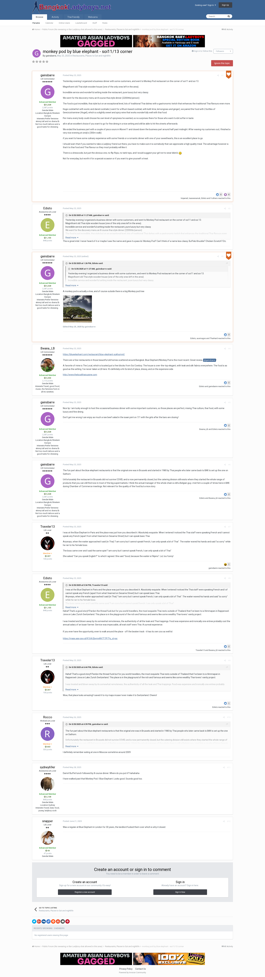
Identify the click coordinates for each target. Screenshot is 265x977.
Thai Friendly (73, 17)
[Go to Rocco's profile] (47, 734)
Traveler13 (47, 526)
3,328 (48, 105)
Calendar (49, 23)
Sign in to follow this (203, 51)
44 (48, 850)
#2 (229, 208)
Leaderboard (81, 23)
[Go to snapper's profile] (47, 838)
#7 (229, 527)
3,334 (48, 378)
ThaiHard (214, 338)
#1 (222, 75)
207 (48, 556)
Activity (55, 17)
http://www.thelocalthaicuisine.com (80, 374)
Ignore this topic (222, 63)
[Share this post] (218, 75)
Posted (72, 75)
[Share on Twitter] (34, 921)
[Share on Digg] (44, 921)
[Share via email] (63, 921)
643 (48, 747)
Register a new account (85, 892)
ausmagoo (201, 338)
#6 (229, 464)
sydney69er (47, 767)
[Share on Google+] (39, 921)
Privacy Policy (125, 969)
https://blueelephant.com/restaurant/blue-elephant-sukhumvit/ (94, 354)
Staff (94, 23)
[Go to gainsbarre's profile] (36, 53)
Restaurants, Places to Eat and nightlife (92, 55)
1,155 (48, 238)
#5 (229, 402)
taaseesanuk (194, 198)
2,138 (48, 797)
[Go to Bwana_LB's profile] (47, 365)
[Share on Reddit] (53, 921)
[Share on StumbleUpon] (58, 921)
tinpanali (184, 198)
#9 (229, 660)
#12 (228, 821)
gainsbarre (51, 55)
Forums (36, 23)
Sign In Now (180, 892)
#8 (229, 578)
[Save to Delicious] (48, 921)
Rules (104, 23)
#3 (222, 256)
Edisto (203, 198)
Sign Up (225, 5)
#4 (229, 348)
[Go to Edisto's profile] (47, 225)
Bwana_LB (47, 348)
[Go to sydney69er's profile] (47, 784)
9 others (214, 198)
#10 (228, 717)
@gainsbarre (209, 360)
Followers (220, 51)
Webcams (93, 17)
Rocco (47, 717)
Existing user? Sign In (205, 5)
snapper (47, 821)
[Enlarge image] (77, 309)
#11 (228, 767)
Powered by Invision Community (132, 972)
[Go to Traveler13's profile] (47, 543)
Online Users (64, 23)
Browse (39, 17)
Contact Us (140, 969)
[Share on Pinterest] (67, 921)
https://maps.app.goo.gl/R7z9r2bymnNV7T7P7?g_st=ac (90, 638)
